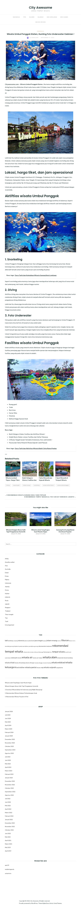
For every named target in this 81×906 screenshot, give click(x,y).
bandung (10, 640)
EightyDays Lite (47, 903)
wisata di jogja (39, 663)
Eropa (6, 576)
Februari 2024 (9, 732)
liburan (65, 640)
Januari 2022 (9, 819)
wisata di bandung (20, 663)
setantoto (8, 873)
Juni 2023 (8, 760)
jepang (44, 640)
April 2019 (8, 851)
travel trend (68, 652)
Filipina (7, 579)
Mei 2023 (8, 764)
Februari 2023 (9, 774)
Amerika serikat (10, 562)
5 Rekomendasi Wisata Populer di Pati (16, 696)
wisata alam (50, 657)
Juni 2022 (8, 802)
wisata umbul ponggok (63, 485)
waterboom (8, 657)
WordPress (34, 903)
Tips (24, 17)
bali (6, 640)
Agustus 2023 (9, 753)
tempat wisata (58, 652)
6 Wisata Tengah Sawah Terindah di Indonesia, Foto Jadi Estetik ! (30, 440)
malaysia (7, 597)
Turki (6, 621)
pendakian (25, 646)
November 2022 (10, 784)
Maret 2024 (8, 729)
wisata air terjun (37, 658)
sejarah (7, 604)
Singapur (7, 607)
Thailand (7, 611)
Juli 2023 (7, 757)
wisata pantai (30, 667)
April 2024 (8, 725)
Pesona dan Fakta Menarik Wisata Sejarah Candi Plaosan (28, 443)
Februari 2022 (9, 816)
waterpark (14, 658)
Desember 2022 (10, 781)
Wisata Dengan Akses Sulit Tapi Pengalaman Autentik (16, 531)
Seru (50, 652)
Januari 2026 (9, 711)
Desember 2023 (10, 739)
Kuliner (31, 17)
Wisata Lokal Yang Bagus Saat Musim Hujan (40, 531)
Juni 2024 (8, 718)
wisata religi (40, 667)
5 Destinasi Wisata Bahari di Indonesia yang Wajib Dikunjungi (23, 689)
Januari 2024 (9, 736)
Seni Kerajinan (52, 17)
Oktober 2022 (9, 788)
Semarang (46, 652)
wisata (20, 658)
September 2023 (10, 750)
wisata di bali (9, 663)
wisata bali (60, 658)
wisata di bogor (30, 663)
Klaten (44, 87)
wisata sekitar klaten (48, 485)
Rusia (6, 600)
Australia (7, 569)
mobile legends (9, 869)
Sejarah (40, 17)
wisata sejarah (50, 667)
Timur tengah (9, 614)
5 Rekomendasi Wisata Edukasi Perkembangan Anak (21, 693)
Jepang (7, 586)
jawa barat (31, 640)
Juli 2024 (7, 715)
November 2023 (10, 743)
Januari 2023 (9, 778)
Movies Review (40, 22)
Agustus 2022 (9, 795)
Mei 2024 (8, 722)
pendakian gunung (33, 646)
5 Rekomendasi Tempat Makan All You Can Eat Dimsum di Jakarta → (50, 497)
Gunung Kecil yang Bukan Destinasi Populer (65, 531)
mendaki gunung (9, 646)
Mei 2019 (8, 847)
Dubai (6, 572)
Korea (7, 590)
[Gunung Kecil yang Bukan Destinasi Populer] (65, 519)
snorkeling (36, 485)
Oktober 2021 (9, 830)
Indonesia (16, 17)
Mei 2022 (8, 805)
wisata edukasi (58, 662)
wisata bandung (68, 658)
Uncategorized (9, 625)
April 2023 (8, 767)
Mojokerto (16, 646)
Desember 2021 (10, 823)
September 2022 (10, 791)
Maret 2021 (8, 844)
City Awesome (40, 7)
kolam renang (26, 485)
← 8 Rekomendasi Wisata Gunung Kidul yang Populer (25, 495)
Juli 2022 (7, 798)
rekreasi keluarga (38, 652)
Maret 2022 (8, 812)
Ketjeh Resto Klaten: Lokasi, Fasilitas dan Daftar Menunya (28, 437)
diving (8, 485)
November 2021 (10, 826)
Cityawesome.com (12, 84)
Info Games (64, 17)
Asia (6, 565)
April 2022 (8, 809)
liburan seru (72, 640)
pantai (21, 646)
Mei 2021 (8, 837)
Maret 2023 (8, 771)
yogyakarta (59, 667)
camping (15, 640)
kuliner (59, 640)
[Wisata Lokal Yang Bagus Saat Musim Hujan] (40, 519)
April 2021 (8, 840)
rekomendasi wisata (28, 652)
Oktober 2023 (9, 746)
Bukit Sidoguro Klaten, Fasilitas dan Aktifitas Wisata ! (27, 434)
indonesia (21, 640)
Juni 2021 (8, 833)
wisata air (27, 657)
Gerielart (34, 37)
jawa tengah (16, 485)
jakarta (26, 640)
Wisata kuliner (19, 667)
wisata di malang (47, 662)
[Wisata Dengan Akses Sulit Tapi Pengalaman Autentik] (16, 519)
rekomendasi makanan (45, 646)
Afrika (7, 558)
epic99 (7, 865)
